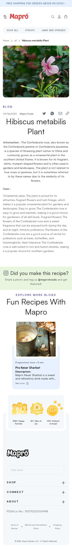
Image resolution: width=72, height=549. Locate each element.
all (15, 40)
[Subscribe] (61, 469)
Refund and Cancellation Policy (36, 526)
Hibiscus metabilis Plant (35, 40)
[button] (5, 17)
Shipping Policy (57, 526)
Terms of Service (14, 526)
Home (6, 40)
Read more (20, 383)
